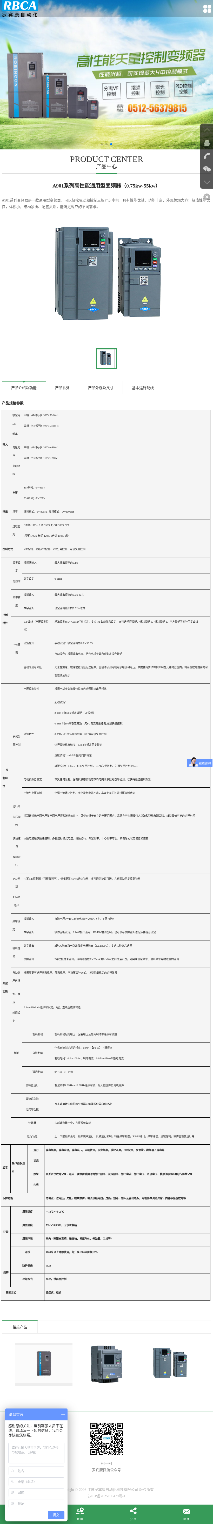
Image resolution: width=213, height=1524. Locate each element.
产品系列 (62, 388)
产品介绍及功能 (24, 388)
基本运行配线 (143, 388)
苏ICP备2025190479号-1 (106, 1496)
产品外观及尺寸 (101, 388)
